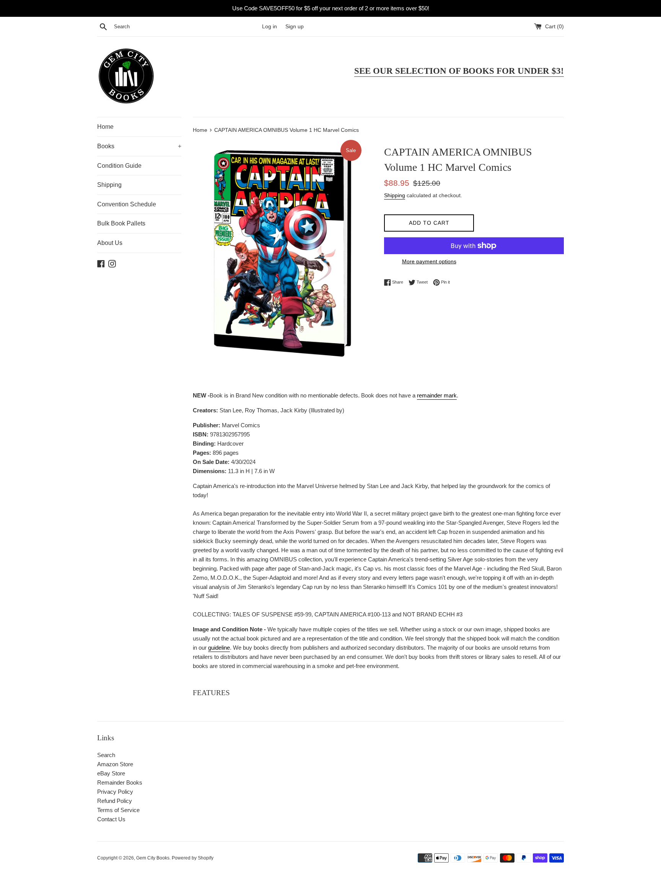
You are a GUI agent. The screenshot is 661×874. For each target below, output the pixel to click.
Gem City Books (152, 858)
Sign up (294, 26)
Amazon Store (115, 764)
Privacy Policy (115, 791)
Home (105, 126)
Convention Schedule (126, 204)
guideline (219, 647)
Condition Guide (119, 165)
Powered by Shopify (192, 858)
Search (106, 755)
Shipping (109, 185)
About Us (109, 243)
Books (139, 146)
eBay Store (111, 773)
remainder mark (437, 395)
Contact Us (111, 819)
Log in (269, 26)
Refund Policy (114, 801)
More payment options (429, 261)
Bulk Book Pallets (121, 223)
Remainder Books (119, 782)
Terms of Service (118, 810)
